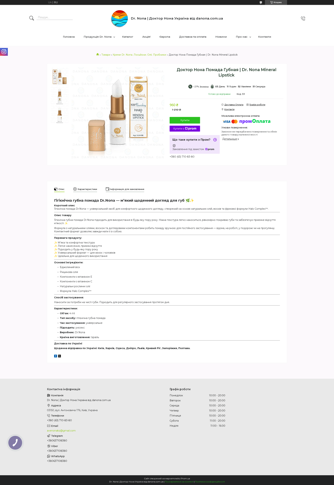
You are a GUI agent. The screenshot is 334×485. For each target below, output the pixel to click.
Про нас (242, 36)
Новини (221, 36)
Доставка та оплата (192, 36)
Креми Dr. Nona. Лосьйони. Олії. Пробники (139, 54)
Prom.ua (185, 478)
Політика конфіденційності (210, 481)
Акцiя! (146, 36)
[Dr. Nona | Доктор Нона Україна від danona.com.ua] (119, 18)
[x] (59, 356)
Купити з (178, 128)
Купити (184, 120)
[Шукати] (31, 18)
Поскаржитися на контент (179, 481)
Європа (165, 36)
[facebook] (55, 356)
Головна (69, 36)
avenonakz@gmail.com (61, 430)
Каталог (127, 36)
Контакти (264, 36)
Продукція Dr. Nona (98, 36)
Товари (105, 54)
